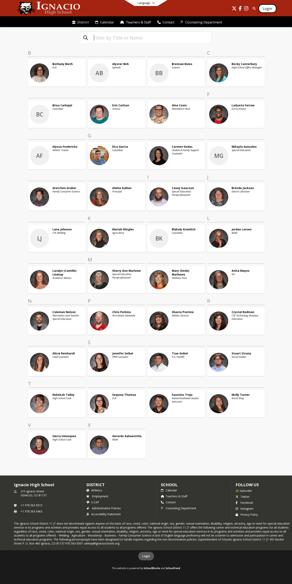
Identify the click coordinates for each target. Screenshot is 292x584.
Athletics (96, 490)
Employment (100, 496)
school (169, 484)
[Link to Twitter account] (234, 9)
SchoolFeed (173, 568)
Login (146, 556)
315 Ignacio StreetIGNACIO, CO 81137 (33, 493)
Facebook (246, 502)
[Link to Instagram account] (246, 9)
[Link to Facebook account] (240, 9)
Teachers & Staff (176, 496)
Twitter (244, 497)
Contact (171, 502)
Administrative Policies (106, 508)
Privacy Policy (249, 514)
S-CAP (95, 502)
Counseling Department (181, 508)
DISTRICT (95, 484)
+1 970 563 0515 (31, 505)
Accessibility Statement (106, 514)
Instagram (246, 508)
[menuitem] (80, 22)
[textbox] (150, 37)
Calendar (171, 490)
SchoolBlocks (152, 568)
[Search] (253, 8)
